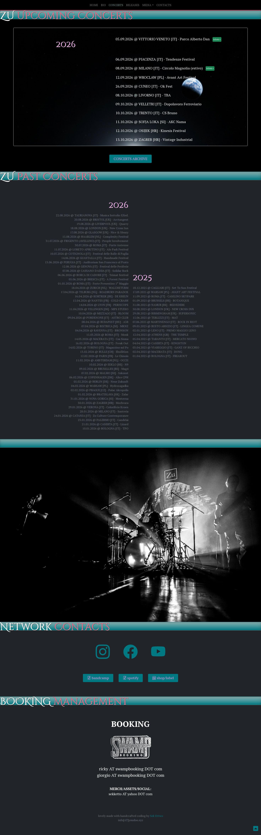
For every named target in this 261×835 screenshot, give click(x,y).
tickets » (217, 39)
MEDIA (146, 5)
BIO (103, 5)
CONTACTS (163, 5)
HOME (94, 5)
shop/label (165, 677)
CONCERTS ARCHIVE (130, 158)
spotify (132, 677)
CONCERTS (116, 5)
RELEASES (132, 5)
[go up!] (255, 829)
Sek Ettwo (156, 816)
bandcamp (100, 677)
